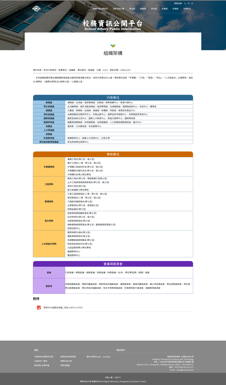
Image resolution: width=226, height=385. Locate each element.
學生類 (132, 8)
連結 (36, 349)
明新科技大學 (66, 360)
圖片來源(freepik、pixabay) (99, 356)
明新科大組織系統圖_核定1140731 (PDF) (63, 307)
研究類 (154, 8)
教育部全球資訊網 (68, 356)
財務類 (175, 8)
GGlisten (135, 381)
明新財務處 (65, 365)
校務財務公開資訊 (100, 8)
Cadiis (143, 381)
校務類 (164, 8)
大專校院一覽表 (40, 360)
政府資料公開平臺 (41, 365)
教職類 (143, 8)
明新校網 (178, 3)
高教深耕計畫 (118, 8)
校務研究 (187, 8)
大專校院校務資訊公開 (43, 356)
